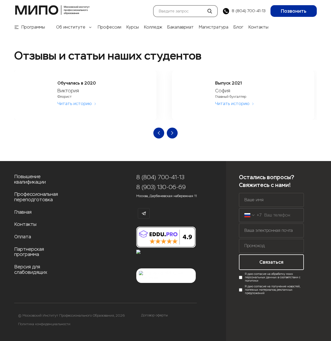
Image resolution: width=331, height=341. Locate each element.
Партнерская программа (29, 252)
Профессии (109, 27)
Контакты (258, 27)
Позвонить (293, 11)
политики (251, 280)
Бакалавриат (180, 27)
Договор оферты (154, 315)
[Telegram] (144, 213)
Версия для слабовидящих (30, 269)
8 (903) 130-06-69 (161, 187)
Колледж (153, 27)
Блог (238, 27)
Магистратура (213, 27)
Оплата (22, 237)
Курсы (132, 27)
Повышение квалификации (30, 179)
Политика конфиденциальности (44, 324)
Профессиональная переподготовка (36, 197)
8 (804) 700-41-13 (248, 11)
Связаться (271, 262)
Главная (23, 212)
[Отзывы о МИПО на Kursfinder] (166, 276)
